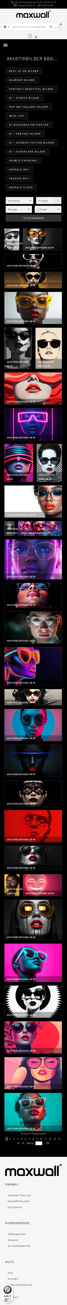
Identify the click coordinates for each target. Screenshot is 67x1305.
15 (18, 1143)
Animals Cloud (21, 187)
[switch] (7, 1300)
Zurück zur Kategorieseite (33, 1133)
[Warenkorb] (34, 35)
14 (59, 1138)
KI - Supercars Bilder (27, 151)
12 (50, 1138)
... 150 (46, 1143)
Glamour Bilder (22, 80)
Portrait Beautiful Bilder (31, 89)
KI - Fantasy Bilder (25, 133)
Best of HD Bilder (24, 71)
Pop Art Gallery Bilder (28, 106)
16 (23, 1143)
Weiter (30, 1143)
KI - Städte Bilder (24, 98)
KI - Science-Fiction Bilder (31, 142)
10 (41, 1138)
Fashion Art (19, 178)
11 (46, 1138)
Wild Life (16, 115)
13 (55, 1138)
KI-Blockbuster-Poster (29, 124)
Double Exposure (23, 160)
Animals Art (19, 169)
